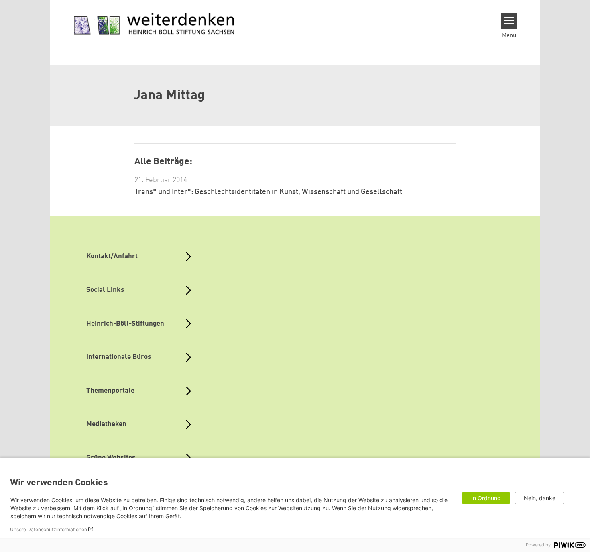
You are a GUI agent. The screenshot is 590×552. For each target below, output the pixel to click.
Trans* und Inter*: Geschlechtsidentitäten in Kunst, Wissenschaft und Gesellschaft (268, 192)
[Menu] (509, 21)
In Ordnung (486, 498)
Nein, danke (539, 498)
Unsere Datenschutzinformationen (48, 529)
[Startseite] (154, 24)
